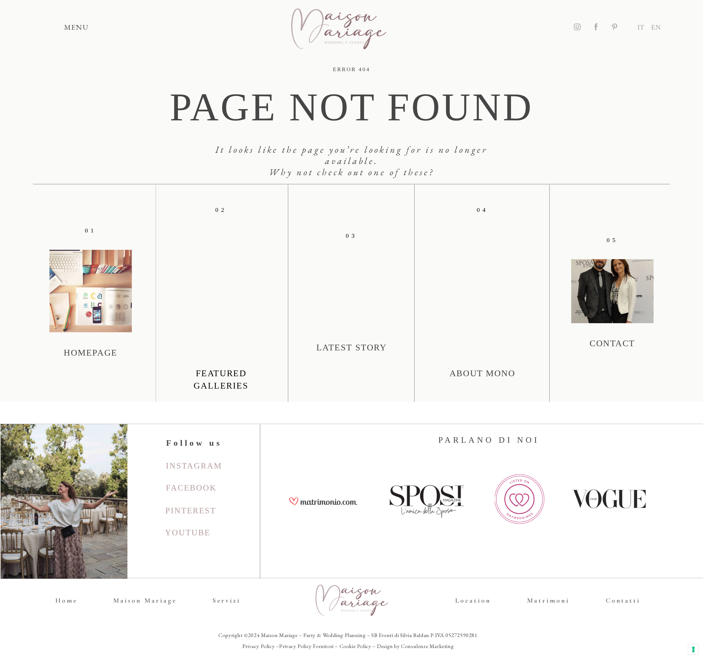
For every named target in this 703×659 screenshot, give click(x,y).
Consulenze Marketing (427, 646)
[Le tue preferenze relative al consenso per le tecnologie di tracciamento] (693, 649)
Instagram (194, 465)
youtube (187, 532)
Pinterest (190, 510)
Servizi (226, 600)
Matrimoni (548, 600)
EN (656, 27)
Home (66, 600)
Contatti (623, 600)
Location (473, 600)
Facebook (191, 487)
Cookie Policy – (358, 646)
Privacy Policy (258, 646)
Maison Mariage (145, 600)
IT (640, 27)
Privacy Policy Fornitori (306, 646)
